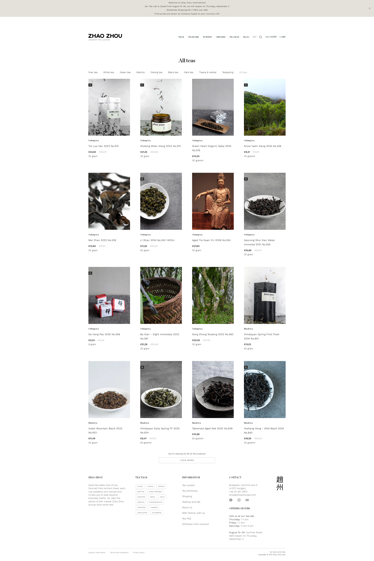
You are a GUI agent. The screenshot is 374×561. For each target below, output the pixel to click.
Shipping (187, 496)
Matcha (140, 72)
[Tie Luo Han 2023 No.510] (109, 107)
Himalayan (142, 512)
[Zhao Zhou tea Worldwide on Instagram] (239, 500)
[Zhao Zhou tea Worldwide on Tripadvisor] (247, 500)
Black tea (173, 72)
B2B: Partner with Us (193, 513)
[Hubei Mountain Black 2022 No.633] (109, 389)
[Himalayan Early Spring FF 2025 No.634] (161, 389)
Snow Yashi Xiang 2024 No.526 (262, 146)
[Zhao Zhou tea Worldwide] (105, 37)
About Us (187, 507)
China (140, 486)
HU (255, 37)
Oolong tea (156, 72)
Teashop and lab (191, 501)
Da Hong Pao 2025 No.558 (104, 334)
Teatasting (227, 72)
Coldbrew (156, 512)
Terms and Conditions (119, 552)
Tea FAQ (186, 518)
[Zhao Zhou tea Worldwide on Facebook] (231, 500)
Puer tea (92, 72)
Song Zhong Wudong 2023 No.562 (212, 334)
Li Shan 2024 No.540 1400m (157, 240)
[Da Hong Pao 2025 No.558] (109, 295)
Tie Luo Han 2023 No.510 (103, 146)
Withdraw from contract (195, 524)
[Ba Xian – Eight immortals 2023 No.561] (161, 295)
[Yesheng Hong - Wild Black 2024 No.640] (265, 389)
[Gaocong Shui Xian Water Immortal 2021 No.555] (265, 201)
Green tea (125, 72)
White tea (108, 72)
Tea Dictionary (190, 490)
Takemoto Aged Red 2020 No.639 (212, 428)
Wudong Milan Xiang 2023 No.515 (160, 146)
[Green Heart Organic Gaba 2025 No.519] (213, 107)
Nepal (152, 497)
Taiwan (161, 486)
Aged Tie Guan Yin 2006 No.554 (211, 240)
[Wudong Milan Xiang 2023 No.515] (161, 107)
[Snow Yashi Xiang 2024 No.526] (265, 107)
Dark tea (188, 72)
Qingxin (140, 502)
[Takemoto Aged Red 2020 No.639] (213, 389)
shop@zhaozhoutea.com (242, 494)
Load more (187, 460)
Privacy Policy (138, 552)
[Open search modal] (260, 37)
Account (271, 37)
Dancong (141, 507)
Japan (150, 486)
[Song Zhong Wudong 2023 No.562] (213, 295)
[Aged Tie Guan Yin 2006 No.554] (213, 201)
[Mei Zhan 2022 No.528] (109, 201)
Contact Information (96, 552)
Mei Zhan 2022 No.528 (102, 240)
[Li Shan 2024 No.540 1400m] (161, 201)
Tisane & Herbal (207, 72)
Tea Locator (188, 485)
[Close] (369, 8)
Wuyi (162, 497)
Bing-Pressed (155, 491)
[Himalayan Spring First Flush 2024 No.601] (265, 295)
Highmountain (155, 502)
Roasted (141, 497)
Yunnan (153, 507)
